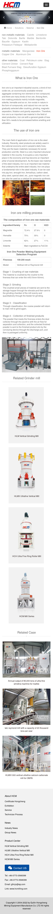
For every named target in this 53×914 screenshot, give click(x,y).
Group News (10, 832)
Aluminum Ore (23, 54)
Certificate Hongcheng (15, 801)
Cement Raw (26, 63)
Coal (22, 60)
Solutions (19, 27)
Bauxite (6, 41)
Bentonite (41, 38)
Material (30, 27)
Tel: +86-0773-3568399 (15, 875)
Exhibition (9, 805)
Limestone (41, 34)
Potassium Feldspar (12, 44)
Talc (4, 38)
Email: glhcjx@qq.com (15, 884)
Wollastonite (30, 44)
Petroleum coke (34, 60)
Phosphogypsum (10, 70)
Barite (22, 38)
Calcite (30, 34)
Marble (30, 38)
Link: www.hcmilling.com (16, 888)
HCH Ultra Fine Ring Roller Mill (19, 854)
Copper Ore (8, 54)
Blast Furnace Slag (11, 67)
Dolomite (12, 38)
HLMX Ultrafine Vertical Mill (17, 850)
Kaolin (25, 41)
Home (9, 27)
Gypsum (16, 41)
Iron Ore (40, 50)
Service (8, 809)
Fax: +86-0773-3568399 (16, 879)
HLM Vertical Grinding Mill (17, 846)
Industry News (11, 828)
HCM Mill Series (12, 859)
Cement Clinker (10, 63)
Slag (46, 60)
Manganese (28, 50)
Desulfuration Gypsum (34, 67)
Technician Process (14, 814)
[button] (4, 17)
